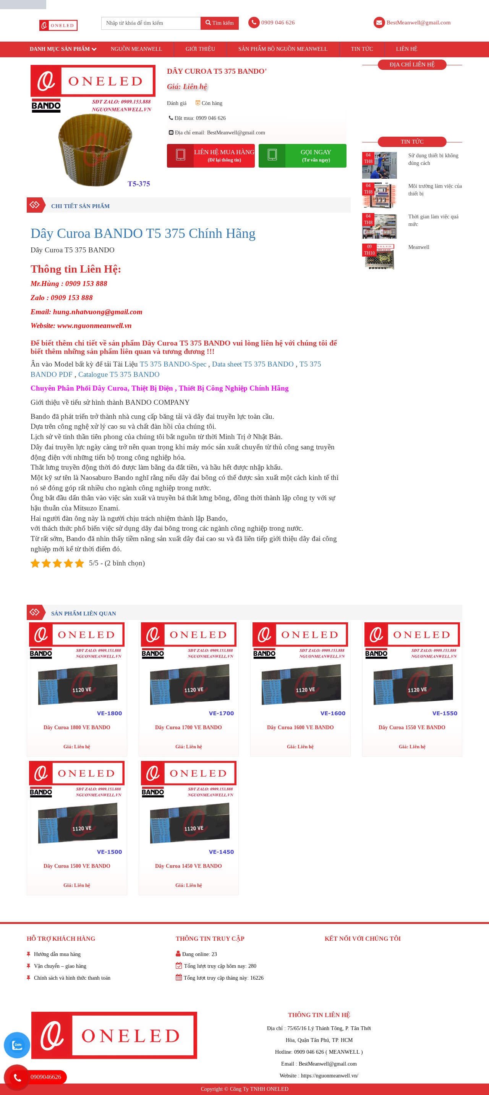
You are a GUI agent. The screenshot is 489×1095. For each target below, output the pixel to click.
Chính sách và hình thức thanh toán (72, 978)
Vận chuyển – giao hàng (60, 966)
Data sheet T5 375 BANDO (253, 364)
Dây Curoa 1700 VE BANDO (188, 727)
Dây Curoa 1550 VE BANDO (412, 727)
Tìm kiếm (222, 23)
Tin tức (362, 49)
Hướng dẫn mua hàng (57, 954)
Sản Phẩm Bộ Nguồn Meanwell (283, 49)
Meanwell (418, 247)
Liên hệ (407, 49)
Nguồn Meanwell (136, 49)
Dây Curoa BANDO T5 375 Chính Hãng (143, 233)
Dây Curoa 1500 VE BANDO (77, 866)
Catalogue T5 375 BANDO (119, 374)
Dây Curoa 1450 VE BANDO (188, 866)
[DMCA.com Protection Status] (23, 4)
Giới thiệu (200, 49)
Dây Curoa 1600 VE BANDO (300, 727)
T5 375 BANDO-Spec (173, 364)
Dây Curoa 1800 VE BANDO (77, 727)
